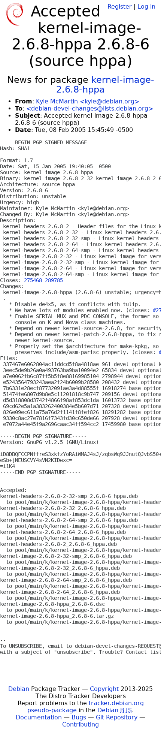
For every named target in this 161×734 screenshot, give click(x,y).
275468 (33, 280)
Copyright (104, 688)
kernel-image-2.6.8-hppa (105, 85)
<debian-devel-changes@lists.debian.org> (89, 108)
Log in (146, 6)
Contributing (80, 724)
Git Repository (116, 717)
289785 (54, 280)
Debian (18, 688)
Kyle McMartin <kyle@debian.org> (87, 101)
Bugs (79, 717)
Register (119, 6)
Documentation (39, 717)
